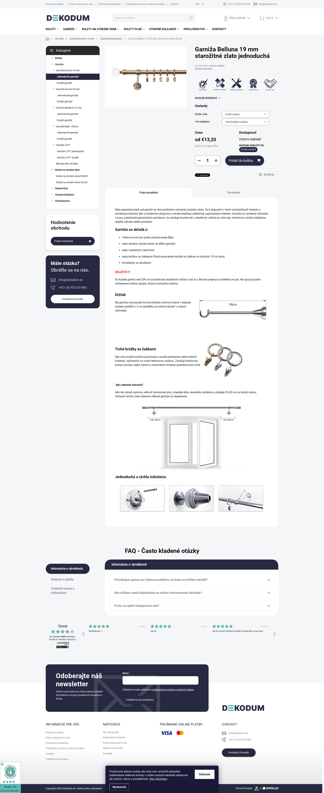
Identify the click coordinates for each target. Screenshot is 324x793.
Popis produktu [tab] (149, 192)
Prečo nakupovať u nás (81, 4)
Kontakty (107, 753)
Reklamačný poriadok (114, 737)
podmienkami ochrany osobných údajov (173, 689)
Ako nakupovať (111, 732)
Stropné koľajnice (64, 194)
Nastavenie (119, 787)
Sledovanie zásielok (113, 748)
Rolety (58, 58)
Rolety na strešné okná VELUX (72, 182)
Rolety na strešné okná (67, 169)
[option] (117, 636)
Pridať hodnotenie (63, 241)
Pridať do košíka (241, 161)
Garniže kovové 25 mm (68, 89)
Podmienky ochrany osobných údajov (145, 4)
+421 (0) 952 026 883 (72, 287)
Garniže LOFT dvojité (68, 157)
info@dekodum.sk (70, 280)
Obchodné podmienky (109, 4)
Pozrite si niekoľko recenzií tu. (62, 639)
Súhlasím (204, 774)
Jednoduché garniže (68, 76)
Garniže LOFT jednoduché (70, 151)
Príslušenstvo (62, 201)
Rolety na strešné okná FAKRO (72, 176)
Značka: (203, 69)
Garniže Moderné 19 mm (69, 107)
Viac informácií (158, 779)
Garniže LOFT (63, 145)
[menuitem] (53, 29)
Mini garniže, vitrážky (67, 163)
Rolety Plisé (61, 188)
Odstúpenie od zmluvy (57, 759)
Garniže (59, 64)
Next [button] (274, 634)
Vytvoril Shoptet (244, 788)
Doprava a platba (55, 4)
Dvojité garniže (64, 83)
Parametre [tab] (233, 192)
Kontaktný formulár (72, 299)
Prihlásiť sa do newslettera (140, 699)
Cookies (174, 4)
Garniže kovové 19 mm (68, 70)
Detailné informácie (206, 98)
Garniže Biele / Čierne (67, 126)
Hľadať (190, 18)
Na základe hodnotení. (63, 636)
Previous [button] (83, 634)
